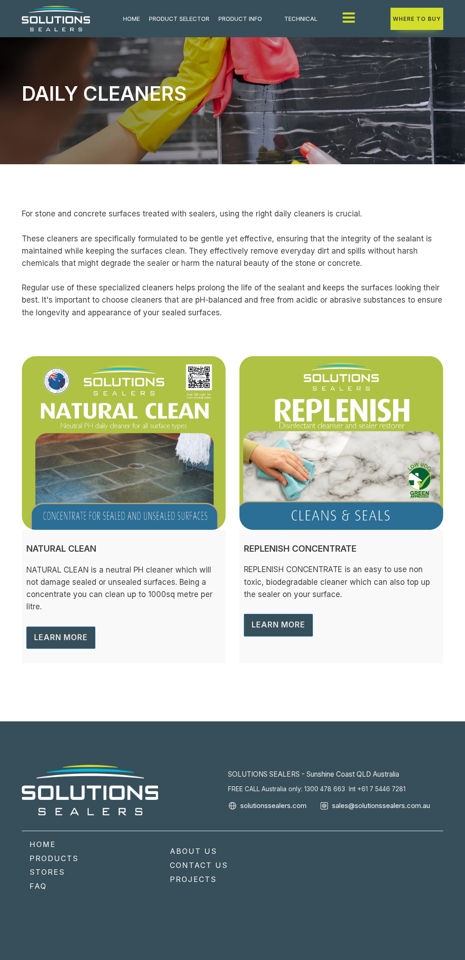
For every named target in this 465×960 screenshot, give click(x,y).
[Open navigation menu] (349, 18)
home (131, 18)
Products (54, 858)
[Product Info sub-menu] (272, 18)
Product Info (240, 18)
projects (193, 879)
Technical (300, 18)
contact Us (199, 865)
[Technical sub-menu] (327, 18)
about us (193, 851)
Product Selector (179, 18)
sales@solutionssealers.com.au (381, 805)
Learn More (61, 637)
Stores (47, 872)
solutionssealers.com (273, 805)
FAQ (38, 886)
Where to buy (417, 18)
